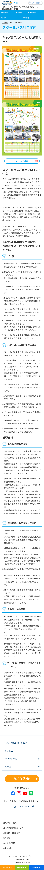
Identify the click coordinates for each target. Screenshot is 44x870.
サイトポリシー (14, 856)
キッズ (8, 767)
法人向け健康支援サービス (13, 828)
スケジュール (20, 13)
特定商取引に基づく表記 (22, 859)
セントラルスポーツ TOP (16, 743)
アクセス (3, 18)
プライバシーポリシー (27, 856)
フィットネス (11, 759)
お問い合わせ (8, 848)
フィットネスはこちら (35, 3)
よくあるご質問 (9, 843)
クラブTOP (5, 23)
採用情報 (6, 838)
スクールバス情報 (21, 161)
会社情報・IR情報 (10, 823)
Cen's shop (23, 806)
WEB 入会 (22, 778)
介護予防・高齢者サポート (13, 833)
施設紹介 (33, 13)
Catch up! (9, 751)
